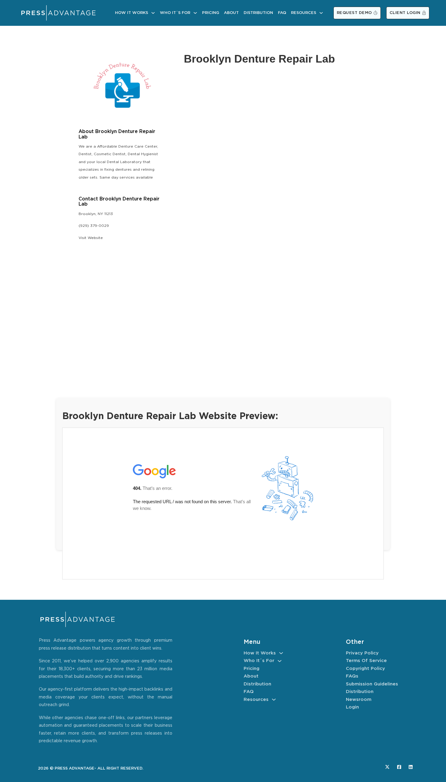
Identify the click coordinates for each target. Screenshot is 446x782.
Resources (303, 13)
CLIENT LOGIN (405, 13)
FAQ (282, 13)
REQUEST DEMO (354, 13)
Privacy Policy (362, 653)
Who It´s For (175, 13)
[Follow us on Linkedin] (411, 767)
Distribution (258, 13)
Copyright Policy (365, 669)
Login (352, 707)
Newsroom (358, 700)
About (231, 13)
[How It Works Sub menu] (153, 13)
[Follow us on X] (387, 767)
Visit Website (91, 238)
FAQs (352, 676)
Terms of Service (366, 661)
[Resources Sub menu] (321, 13)
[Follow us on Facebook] (399, 767)
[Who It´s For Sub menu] (195, 13)
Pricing (210, 13)
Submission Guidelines (372, 684)
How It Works (131, 13)
